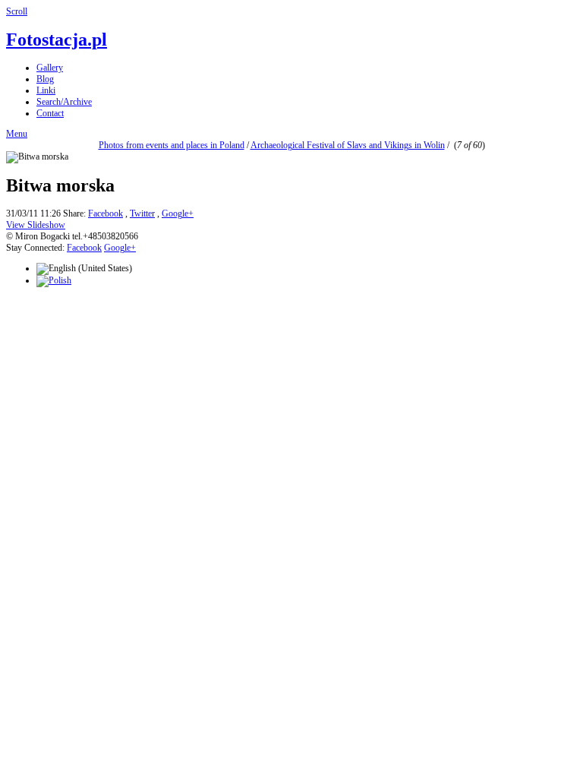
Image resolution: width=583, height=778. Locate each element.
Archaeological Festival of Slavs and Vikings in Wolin (348, 145)
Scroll (16, 11)
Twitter (142, 213)
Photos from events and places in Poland (171, 145)
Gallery (49, 67)
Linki (45, 90)
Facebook (105, 213)
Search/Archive (64, 101)
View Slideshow (35, 225)
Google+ (178, 213)
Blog (45, 79)
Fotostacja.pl (56, 39)
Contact (50, 113)
